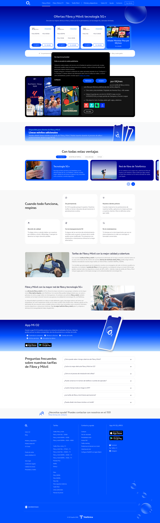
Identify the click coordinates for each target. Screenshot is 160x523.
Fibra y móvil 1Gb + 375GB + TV (62, 449)
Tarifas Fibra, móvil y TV (59, 446)
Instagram (114, 451)
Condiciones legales (30, 464)
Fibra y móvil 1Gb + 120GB (60, 434)
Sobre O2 (104, 3)
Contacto (119, 3)
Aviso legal (28, 461)
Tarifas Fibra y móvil (58, 432)
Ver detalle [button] (47, 45)
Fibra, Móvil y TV (58, 3)
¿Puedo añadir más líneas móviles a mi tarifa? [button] (79, 402)
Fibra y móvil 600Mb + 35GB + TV (62, 458)
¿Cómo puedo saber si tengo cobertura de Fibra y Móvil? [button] (82, 359)
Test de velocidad (86, 434)
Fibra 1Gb (55, 481)
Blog (26, 435)
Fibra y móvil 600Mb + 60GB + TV (62, 455)
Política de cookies (85, 75)
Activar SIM (84, 440)
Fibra (67, 3)
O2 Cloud (100, 157)
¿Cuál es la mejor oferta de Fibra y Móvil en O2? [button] (79, 366)
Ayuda (112, 3)
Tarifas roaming (85, 443)
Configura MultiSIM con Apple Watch (91, 452)
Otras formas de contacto (57, 415)
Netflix (55, 463)
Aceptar (101, 81)
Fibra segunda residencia (60, 484)
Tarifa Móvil (76, 3)
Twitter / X (114, 448)
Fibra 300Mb (56, 475)
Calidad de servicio (30, 467)
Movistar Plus (56, 461)
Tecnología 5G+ (61, 157)
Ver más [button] (88, 111)
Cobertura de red (86, 449)
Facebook (114, 445)
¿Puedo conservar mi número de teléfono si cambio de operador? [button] (85, 381)
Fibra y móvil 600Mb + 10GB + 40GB (63, 440)
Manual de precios (58, 493)
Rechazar (88, 81)
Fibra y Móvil (46, 3)
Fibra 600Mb (56, 478)
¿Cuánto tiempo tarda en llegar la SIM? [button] (77, 388)
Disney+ (55, 466)
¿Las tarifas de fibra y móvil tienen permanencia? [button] (80, 395)
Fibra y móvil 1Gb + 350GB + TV (62, 452)
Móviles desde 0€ (30, 443)
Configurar (57, 79)
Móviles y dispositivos (90, 3)
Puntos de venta (29, 452)
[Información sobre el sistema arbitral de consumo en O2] (31, 507)
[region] (80, 69)
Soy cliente (129, 3)
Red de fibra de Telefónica (75, 157)
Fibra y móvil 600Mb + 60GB (61, 437)
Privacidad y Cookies (30, 469)
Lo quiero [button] (36, 45)
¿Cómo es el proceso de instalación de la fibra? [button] (79, 374)
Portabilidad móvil (86, 437)
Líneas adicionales (89, 157)
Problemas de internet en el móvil (90, 446)
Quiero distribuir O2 (30, 455)
